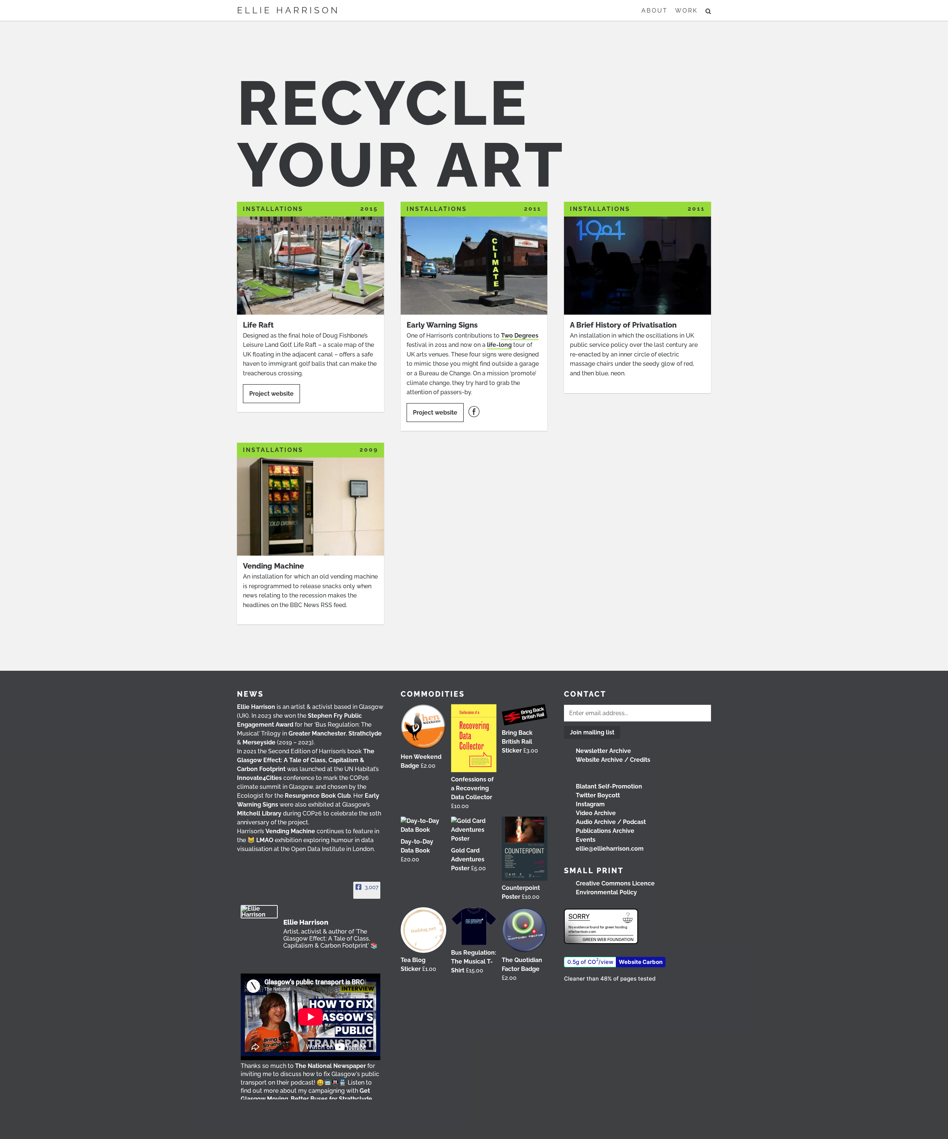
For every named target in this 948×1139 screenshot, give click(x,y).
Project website (271, 393)
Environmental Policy (606, 892)
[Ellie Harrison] (259, 911)
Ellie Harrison (288, 10)
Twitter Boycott (598, 795)
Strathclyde (365, 733)
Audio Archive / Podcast (611, 821)
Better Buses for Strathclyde (331, 1098)
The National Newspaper (330, 1065)
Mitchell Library (259, 813)
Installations (273, 208)
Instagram (590, 804)
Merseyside (259, 742)
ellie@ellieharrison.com (610, 848)
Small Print (594, 870)
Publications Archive (605, 830)
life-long (499, 344)
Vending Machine (290, 831)
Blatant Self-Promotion (609, 786)
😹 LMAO (260, 840)
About (654, 10)
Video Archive (596, 813)
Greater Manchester (317, 733)
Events (585, 839)
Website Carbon (640, 961)
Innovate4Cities (259, 777)
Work (686, 10)
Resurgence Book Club (318, 795)
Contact (585, 694)
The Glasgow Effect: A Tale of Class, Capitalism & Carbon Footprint (305, 760)
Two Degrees (519, 335)
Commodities (433, 694)
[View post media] (310, 1017)
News (250, 694)
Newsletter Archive (603, 750)
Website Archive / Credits (613, 759)
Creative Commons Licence (615, 883)
